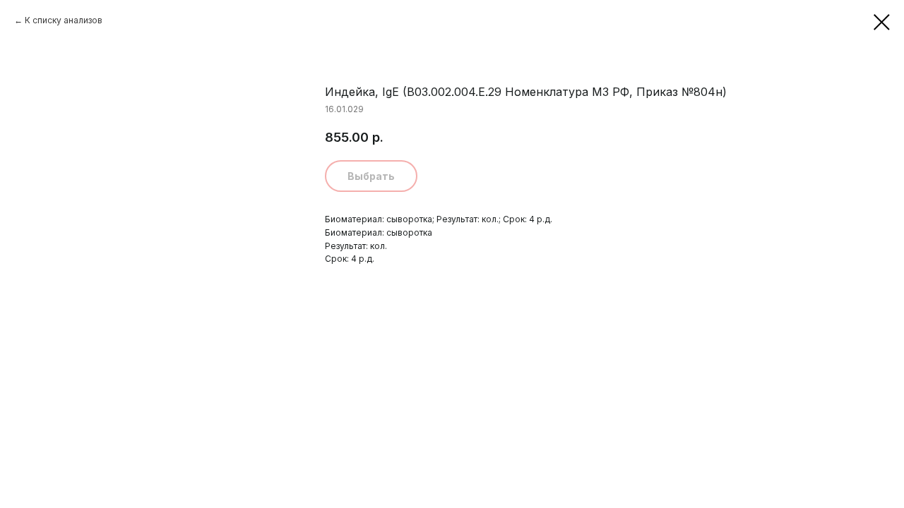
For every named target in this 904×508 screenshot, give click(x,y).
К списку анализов (63, 20)
